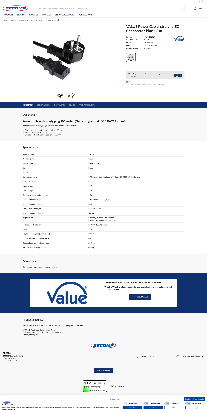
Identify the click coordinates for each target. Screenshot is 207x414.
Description (28, 105)
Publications (85, 15)
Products (8, 15)
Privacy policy (114, 399)
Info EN (201, 2)
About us (33, 15)
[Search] (182, 8)
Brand (72, 105)
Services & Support (65, 15)
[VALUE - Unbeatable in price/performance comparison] (67, 293)
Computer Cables (36, 20)
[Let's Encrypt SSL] (117, 386)
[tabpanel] (66, 57)
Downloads (59, 105)
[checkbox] (125, 403)
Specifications (43, 105)
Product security (87, 105)
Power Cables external (52, 20)
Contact (46, 15)
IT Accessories (23, 20)
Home (5, 20)
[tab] (61, 95)
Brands (21, 15)
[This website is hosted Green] (95, 386)
